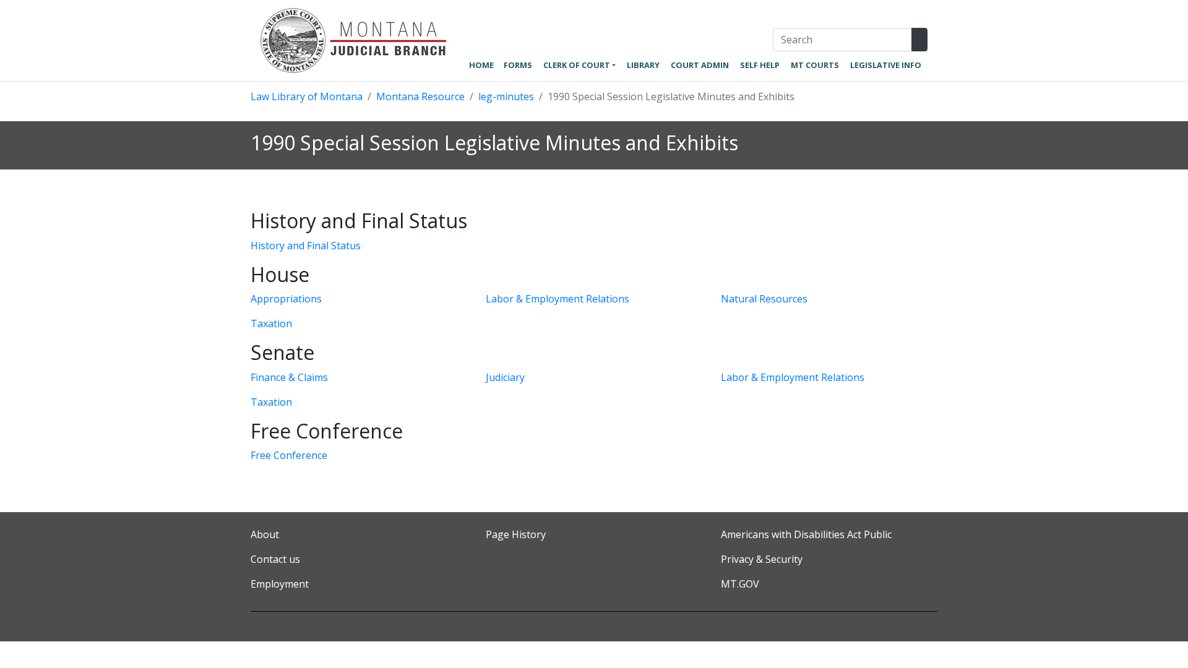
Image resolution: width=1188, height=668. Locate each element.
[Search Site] (919, 39)
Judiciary (505, 377)
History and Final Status (306, 245)
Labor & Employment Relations (557, 299)
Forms (518, 65)
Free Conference (289, 455)
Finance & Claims (289, 377)
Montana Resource (420, 96)
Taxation (271, 323)
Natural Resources (764, 299)
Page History (516, 534)
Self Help (760, 65)
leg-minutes (506, 96)
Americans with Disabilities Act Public (806, 534)
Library (643, 65)
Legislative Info (885, 65)
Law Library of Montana (307, 96)
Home (481, 65)
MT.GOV (740, 584)
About (265, 534)
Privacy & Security (762, 559)
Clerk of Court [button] (576, 65)
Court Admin (700, 65)
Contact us (275, 559)
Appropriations (286, 299)
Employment (280, 584)
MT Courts (815, 65)
